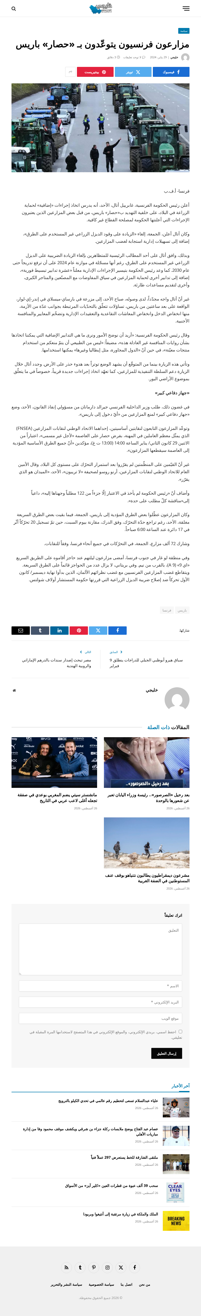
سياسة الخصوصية (101, 1284)
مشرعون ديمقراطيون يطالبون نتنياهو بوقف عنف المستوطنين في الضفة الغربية (147, 878)
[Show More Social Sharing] (70, 72)
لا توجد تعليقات (132, 57)
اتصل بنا (126, 1284)
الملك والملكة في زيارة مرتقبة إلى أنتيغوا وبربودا (120, 1213)
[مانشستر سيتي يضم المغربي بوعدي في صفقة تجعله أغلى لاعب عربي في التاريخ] (54, 762)
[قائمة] (186, 8)
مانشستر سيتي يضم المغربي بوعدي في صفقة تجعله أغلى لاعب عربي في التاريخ (57, 797)
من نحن (144, 1284)
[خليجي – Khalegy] (100, 8)
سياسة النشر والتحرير (66, 1284)
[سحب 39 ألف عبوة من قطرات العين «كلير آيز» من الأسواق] (176, 1192)
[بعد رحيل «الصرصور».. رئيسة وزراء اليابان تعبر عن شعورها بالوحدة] (146, 762)
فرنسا (167, 610)
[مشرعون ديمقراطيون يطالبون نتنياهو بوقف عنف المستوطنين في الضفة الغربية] (146, 842)
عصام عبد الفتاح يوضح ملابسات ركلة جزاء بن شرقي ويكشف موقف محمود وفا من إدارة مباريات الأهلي (90, 1131)
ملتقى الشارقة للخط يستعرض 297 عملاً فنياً (124, 1157)
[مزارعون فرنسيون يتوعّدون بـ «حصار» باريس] (100, 127)
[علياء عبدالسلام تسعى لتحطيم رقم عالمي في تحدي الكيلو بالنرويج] (176, 1108)
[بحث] (14, 8)
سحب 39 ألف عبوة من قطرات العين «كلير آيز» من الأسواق (111, 1185)
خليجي (174, 57)
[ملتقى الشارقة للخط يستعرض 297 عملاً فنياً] (176, 1164)
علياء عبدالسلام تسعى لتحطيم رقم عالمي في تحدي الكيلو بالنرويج (108, 1100)
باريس (182, 610)
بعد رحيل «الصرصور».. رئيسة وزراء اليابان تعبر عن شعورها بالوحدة (148, 797)
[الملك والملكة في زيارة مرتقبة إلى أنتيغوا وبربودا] (176, 1221)
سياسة (183, 31)
